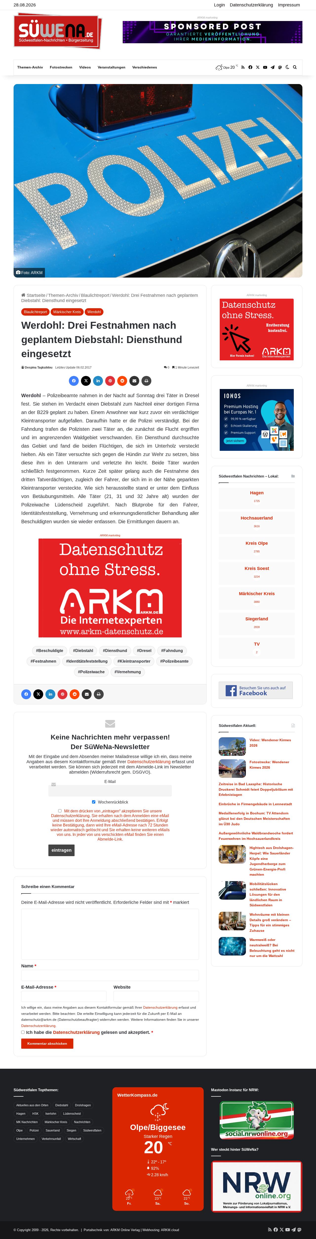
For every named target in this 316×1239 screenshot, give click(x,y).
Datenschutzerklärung (251, 4)
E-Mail (110, 781)
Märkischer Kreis (67, 312)
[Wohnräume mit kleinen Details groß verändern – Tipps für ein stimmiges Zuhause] (232, 921)
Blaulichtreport (95, 295)
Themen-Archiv (30, 67)
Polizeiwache (92, 672)
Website (122, 987)
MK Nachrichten (27, 1122)
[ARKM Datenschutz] (110, 587)
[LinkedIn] (98, 381)
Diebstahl (84, 651)
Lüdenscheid (72, 1113)
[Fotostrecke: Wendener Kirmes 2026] (232, 768)
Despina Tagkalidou (38, 367)
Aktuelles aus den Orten (32, 1105)
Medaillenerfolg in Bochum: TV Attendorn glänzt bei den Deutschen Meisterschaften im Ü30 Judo (254, 818)
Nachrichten (82, 1122)
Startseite (35, 295)
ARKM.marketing (207, 17)
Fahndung (173, 651)
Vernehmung (129, 672)
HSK (35, 1113)
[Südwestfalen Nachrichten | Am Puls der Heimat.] (58, 31)
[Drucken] (146, 381)
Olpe (19, 1130)
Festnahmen (44, 661)
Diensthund (116, 651)
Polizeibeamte (175, 661)
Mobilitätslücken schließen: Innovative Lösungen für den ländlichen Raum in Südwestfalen (268, 894)
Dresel (145, 651)
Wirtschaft (74, 1139)
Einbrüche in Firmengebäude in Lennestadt (255, 804)
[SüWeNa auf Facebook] (256, 697)
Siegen (71, 1130)
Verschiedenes (144, 67)
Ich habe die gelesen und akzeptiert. (89, 1032)
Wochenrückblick (112, 802)
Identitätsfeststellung (88, 661)
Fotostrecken (61, 67)
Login (219, 4)
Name (28, 965)
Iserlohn (50, 1113)
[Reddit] (122, 381)
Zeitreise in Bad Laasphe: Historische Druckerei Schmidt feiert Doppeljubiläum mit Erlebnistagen (256, 789)
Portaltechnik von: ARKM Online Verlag (112, 1230)
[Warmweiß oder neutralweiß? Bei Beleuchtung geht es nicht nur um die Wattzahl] (232, 946)
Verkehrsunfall (51, 1139)
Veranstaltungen (111, 67)
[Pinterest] (110, 381)
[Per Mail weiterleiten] (134, 381)
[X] (86, 381)
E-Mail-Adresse (38, 987)
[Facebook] (74, 381)
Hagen (20, 1113)
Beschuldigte (50, 651)
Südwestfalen (92, 1130)
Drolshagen (83, 1105)
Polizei (34, 1130)
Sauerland (53, 1130)
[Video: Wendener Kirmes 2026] (232, 746)
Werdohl (94, 312)
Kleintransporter (135, 661)
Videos (85, 67)
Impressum (289, 4)
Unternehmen (25, 1139)
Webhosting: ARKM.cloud (160, 1230)
